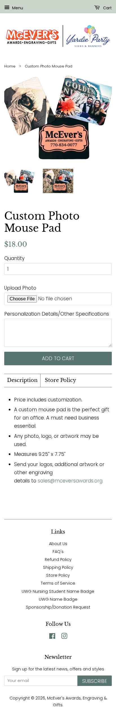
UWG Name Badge (58, 599)
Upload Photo (20, 288)
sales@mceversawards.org (70, 480)
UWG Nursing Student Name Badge (58, 591)
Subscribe (94, 681)
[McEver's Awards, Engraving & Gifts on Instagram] (64, 637)
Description (22, 380)
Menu (17, 8)
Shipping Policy (58, 567)
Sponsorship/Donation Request (58, 607)
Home (9, 66)
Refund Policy (58, 559)
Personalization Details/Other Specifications (56, 314)
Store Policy (60, 380)
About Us (58, 544)
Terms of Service (58, 583)
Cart (107, 8)
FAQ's (58, 551)
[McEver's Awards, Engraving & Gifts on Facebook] (52, 637)
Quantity (14, 258)
